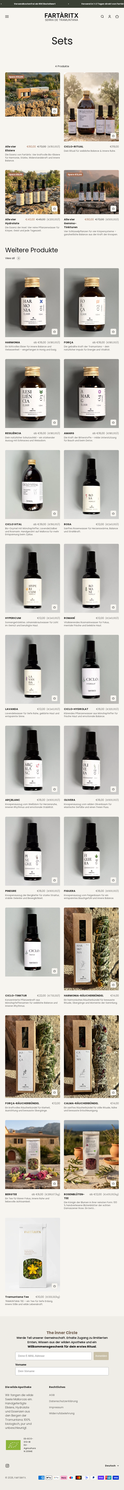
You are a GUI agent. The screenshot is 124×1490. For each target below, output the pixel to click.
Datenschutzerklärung (63, 1401)
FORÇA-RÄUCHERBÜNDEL (22, 1103)
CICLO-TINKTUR (16, 995)
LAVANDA (11, 709)
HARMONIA (12, 342)
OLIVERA (69, 800)
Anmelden (101, 1356)
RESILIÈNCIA (13, 433)
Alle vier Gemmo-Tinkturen (71, 223)
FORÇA (68, 342)
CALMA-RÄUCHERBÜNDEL (81, 1103)
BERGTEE (11, 1194)
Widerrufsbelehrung (61, 1413)
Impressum (56, 1407)
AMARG (69, 433)
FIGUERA (69, 891)
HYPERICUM (13, 618)
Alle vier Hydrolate (12, 221)
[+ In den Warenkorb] (54, 111)
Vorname (20, 1364)
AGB (52, 1395)
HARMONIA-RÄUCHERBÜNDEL (83, 995)
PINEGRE (10, 891)
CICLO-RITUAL (73, 146)
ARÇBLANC (12, 800)
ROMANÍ (69, 618)
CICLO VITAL (13, 524)
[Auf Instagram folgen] (7, 1466)
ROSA (67, 524)
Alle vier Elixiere (10, 148)
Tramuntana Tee (17, 1297)
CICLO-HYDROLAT (76, 709)
